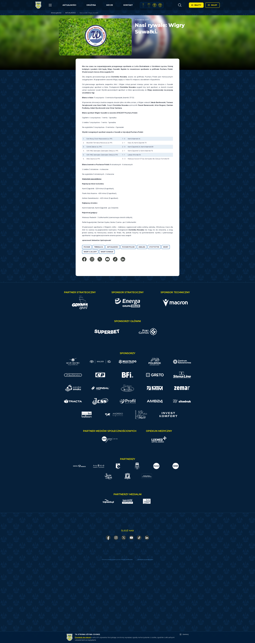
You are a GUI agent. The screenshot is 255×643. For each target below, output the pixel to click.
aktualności (112, 247)
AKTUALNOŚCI (69, 5)
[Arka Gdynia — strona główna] (38, 5)
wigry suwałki (107, 252)
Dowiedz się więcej (83, 637)
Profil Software (127, 559)
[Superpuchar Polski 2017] (154, 5)
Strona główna (56, 13)
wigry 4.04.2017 (90, 252)
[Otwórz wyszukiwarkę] (180, 5)
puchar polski (128, 247)
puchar (87, 247)
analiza (142, 247)
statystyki (154, 247)
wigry (165, 247)
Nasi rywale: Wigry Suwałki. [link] (89, 13)
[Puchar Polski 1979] (143, 5)
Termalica (98, 247)
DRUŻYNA (91, 5)
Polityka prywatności (145, 559)
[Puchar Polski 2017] (149, 5)
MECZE (109, 5)
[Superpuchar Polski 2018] (160, 5)
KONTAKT (128, 5)
